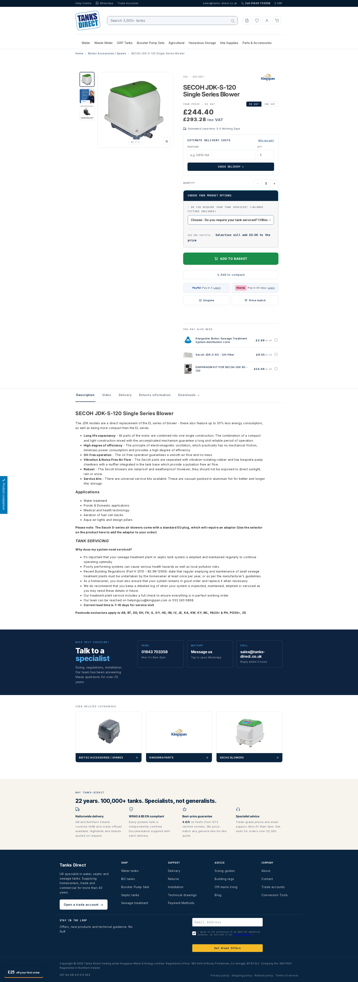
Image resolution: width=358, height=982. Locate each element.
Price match (257, 300)
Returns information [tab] (155, 395)
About (265, 871)
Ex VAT (254, 104)
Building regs (224, 879)
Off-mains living (226, 887)
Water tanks (130, 871)
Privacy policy (220, 975)
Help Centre (83, 3)
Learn (217, 287)
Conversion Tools (274, 895)
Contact (267, 879)
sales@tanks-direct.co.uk (220, 3)
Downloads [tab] (188, 395)
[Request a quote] (247, 20)
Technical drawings (182, 895)
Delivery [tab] (125, 395)
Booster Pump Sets (135, 887)
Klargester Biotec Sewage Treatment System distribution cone (221, 340)
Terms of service (286, 975)
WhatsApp (107, 3)
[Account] (267, 20)
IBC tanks (128, 879)
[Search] (232, 21)
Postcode (193, 147)
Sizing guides (225, 871)
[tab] (87, 79)
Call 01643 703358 (257, 3)
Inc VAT (269, 104)
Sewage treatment (134, 903)
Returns (173, 879)
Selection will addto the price (229, 237)
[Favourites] (257, 20)
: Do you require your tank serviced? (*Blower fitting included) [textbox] (225, 209)
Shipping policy (242, 975)
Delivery (174, 871)
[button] (277, 20)
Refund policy (264, 975)
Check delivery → (231, 166)
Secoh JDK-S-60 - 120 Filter (215, 354)
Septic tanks (130, 895)
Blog (218, 895)
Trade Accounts (127, 3)
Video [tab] (106, 395)
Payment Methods (181, 903)
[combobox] (172, 20)
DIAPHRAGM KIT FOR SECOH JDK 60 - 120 (222, 368)
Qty (260, 147)
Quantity (189, 182)
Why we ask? (266, 140)
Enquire (208, 300)
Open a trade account (83, 904)
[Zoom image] (167, 141)
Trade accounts (273, 887)
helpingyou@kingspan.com (147, 600)
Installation (176, 887)
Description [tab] (85, 395)
